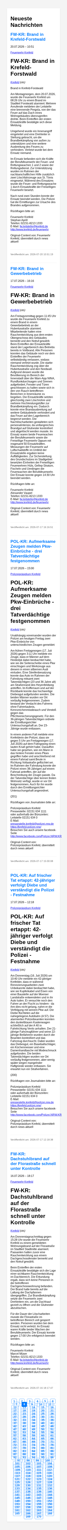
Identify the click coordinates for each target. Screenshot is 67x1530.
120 (49, 1476)
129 (17, 1485)
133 (17, 1488)
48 (24, 1429)
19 (33, 1410)
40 (42, 1423)
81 (52, 1448)
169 (28, 1516)
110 (28, 1469)
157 (17, 1507)
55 (42, 1432)
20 (42, 1410)
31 (52, 1416)
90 (42, 1454)
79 (33, 1448)
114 (28, 1472)
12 (14, 1407)
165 (17, 1513)
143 (39, 1494)
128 (49, 1482)
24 (33, 1413)
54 (33, 1432)
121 (17, 1479)
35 (42, 1420)
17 (14, 1410)
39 (33, 1423)
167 (39, 1513)
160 (49, 1507)
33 (24, 1420)
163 (39, 1510)
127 (39, 1482)
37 (14, 1423)
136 (49, 1488)
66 (52, 1438)
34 (33, 1420)
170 (39, 1516)
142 (28, 1494)
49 (33, 1429)
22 (14, 1413)
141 (17, 1494)
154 (28, 1504)
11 (49, 1404)
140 (49, 1491)
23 (24, 1413)
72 (14, 1444)
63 (24, 1438)
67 (14, 1441)
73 (24, 1444)
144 (49, 1494)
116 (49, 1472)
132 (49, 1485)
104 (49, 1463)
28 (24, 1416)
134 (28, 1488)
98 (28, 1460)
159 (39, 1507)
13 (24, 1407)
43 (24, 1426)
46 (52, 1426)
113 (17, 1472)
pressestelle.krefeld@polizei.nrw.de (32, 823)
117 (17, 1476)
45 (42, 1426)
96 (52, 1457)
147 (39, 1497)
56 (52, 1432)
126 (28, 1482)
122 (28, 1479)
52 (14, 1432)
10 (40, 1404)
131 (39, 1485)
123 (39, 1479)
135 (39, 1488)
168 (49, 1513)
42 (14, 1426)
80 (42, 1448)
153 (17, 1504)
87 (14, 1454)
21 (52, 1410)
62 (14, 1438)
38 (24, 1423)
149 (17, 1501)
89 (33, 1454)
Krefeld (14, 82)
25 (42, 1413)
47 (14, 1429)
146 (28, 1497)
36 (52, 1420)
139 (39, 1491)
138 (28, 1491)
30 (42, 1416)
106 (28, 1466)
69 (33, 1441)
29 (33, 1416)
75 (42, 1444)
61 (52, 1435)
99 (37, 1460)
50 (42, 1429)
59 (33, 1435)
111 (39, 1469)
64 (33, 1438)
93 (24, 1457)
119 (39, 1476)
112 (49, 1469)
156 (49, 1504)
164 (49, 1510)
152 (49, 1501)
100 (47, 1460)
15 (42, 1407)
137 (17, 1491)
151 (39, 1501)
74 (33, 1444)
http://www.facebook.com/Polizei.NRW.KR (36, 836)
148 (49, 1497)
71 (52, 1441)
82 (14, 1451)
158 (28, 1507)
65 (42, 1438)
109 (17, 1469)
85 (42, 1451)
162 (28, 1510)
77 (14, 1448)
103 (39, 1463)
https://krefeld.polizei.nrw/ (25, 826)
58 (24, 1435)
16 (52, 1407)
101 (17, 1463)
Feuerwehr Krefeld (21, 52)
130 (28, 1485)
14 (33, 1407)
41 (52, 1423)
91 (52, 1454)
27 (14, 1416)
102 (28, 1463)
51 (52, 1429)
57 (14, 1435)
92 (14, 1457)
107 (39, 1466)
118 (28, 1476)
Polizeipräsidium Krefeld (25, 574)
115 (39, 1472)
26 (52, 1413)
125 (17, 1482)
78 (24, 1448)
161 (17, 1510)
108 (49, 1466)
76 (52, 1444)
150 (28, 1501)
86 (52, 1451)
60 (42, 1435)
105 (17, 1466)
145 (17, 1497)
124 (49, 1479)
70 (42, 1441)
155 (39, 1504)
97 (18, 1460)
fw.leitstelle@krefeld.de (34, 226)
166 (28, 1513)
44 (33, 1426)
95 (42, 1457)
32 (14, 1420)
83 (24, 1451)
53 (24, 1432)
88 (24, 1454)
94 (33, 1457)
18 (24, 1410)
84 (33, 1451)
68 (24, 1441)
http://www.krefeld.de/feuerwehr (29, 229)
